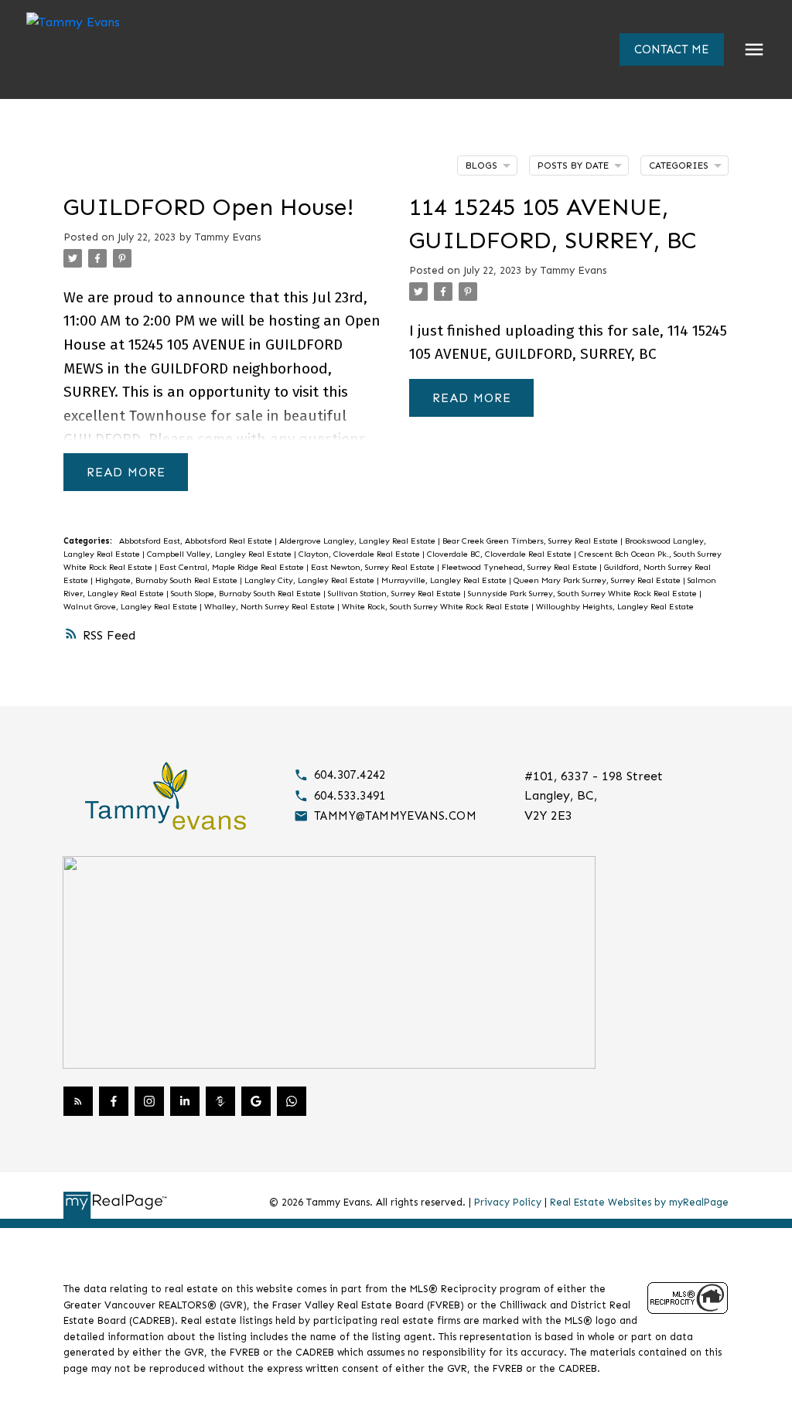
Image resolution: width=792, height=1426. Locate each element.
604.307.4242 (350, 775)
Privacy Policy (507, 1202)
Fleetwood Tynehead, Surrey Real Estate (520, 567)
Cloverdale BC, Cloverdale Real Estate (500, 554)
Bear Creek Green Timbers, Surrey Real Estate (531, 541)
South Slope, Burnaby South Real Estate (247, 593)
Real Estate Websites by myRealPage (639, 1202)
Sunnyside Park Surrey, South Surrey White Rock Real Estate (583, 593)
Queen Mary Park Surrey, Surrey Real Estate (598, 580)
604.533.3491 (350, 796)
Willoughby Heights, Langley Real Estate (615, 607)
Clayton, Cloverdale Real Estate (360, 554)
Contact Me (671, 49)
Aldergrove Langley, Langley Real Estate (358, 541)
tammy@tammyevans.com (395, 816)
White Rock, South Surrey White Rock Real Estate (436, 607)
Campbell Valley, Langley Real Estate (220, 554)
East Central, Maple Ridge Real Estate (232, 567)
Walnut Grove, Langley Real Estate (131, 607)
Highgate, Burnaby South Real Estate (167, 580)
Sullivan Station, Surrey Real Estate (395, 593)
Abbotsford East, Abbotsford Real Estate (197, 541)
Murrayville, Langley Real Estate (445, 580)
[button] (672, 50)
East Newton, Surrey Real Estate (374, 567)
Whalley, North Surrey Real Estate (270, 607)
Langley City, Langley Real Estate (310, 580)
